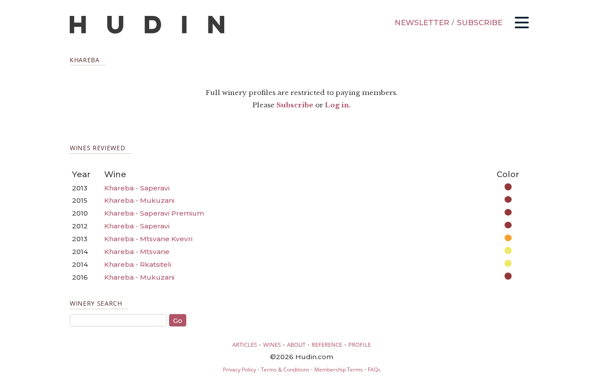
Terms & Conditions (285, 369)
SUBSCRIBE (479, 22)
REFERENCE (327, 345)
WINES (272, 345)
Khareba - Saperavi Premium (154, 213)
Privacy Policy (239, 369)
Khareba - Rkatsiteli (137, 264)
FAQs (374, 369)
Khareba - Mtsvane (137, 251)
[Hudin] (147, 31)
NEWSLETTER (422, 22)
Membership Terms (338, 369)
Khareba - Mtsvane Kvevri (148, 239)
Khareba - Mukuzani (139, 200)
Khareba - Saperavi (137, 188)
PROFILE (359, 345)
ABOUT (296, 345)
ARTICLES (244, 345)
